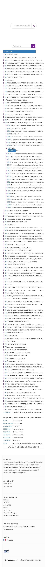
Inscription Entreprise (10, 513)
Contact (12, 524)
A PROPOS (7, 459)
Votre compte (7, 486)
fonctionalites (10, 497)
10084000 (6, 412)
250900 (10, 151)
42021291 (6, 435)
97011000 (6, 437)
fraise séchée (7, 423)
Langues (6, 537)
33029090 (6, 429)
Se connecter (7, 484)
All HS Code (8, 51)
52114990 (6, 440)
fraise (5, 420)
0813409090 (7, 426)
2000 (5, 443)
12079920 (6, 432)
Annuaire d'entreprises (11, 515)
